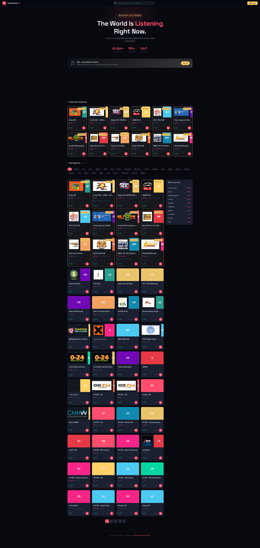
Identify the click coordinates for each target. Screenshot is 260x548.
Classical (128, 169)
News (101, 173)
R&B (105, 169)
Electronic (137, 169)
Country (71, 173)
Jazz (112, 169)
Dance (147, 169)
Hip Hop (98, 169)
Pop (83, 169)
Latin (163, 169)
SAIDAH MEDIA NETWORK (142, 535)
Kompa (76, 169)
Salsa (170, 169)
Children (134, 173)
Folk (79, 173)
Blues (119, 169)
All (69, 169)
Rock (90, 169)
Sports (115, 173)
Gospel (178, 169)
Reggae (155, 169)
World (143, 173)
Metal (86, 173)
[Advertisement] (128, 84)
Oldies (94, 173)
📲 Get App (252, 3)
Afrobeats (125, 173)
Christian (187, 169)
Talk (108, 173)
